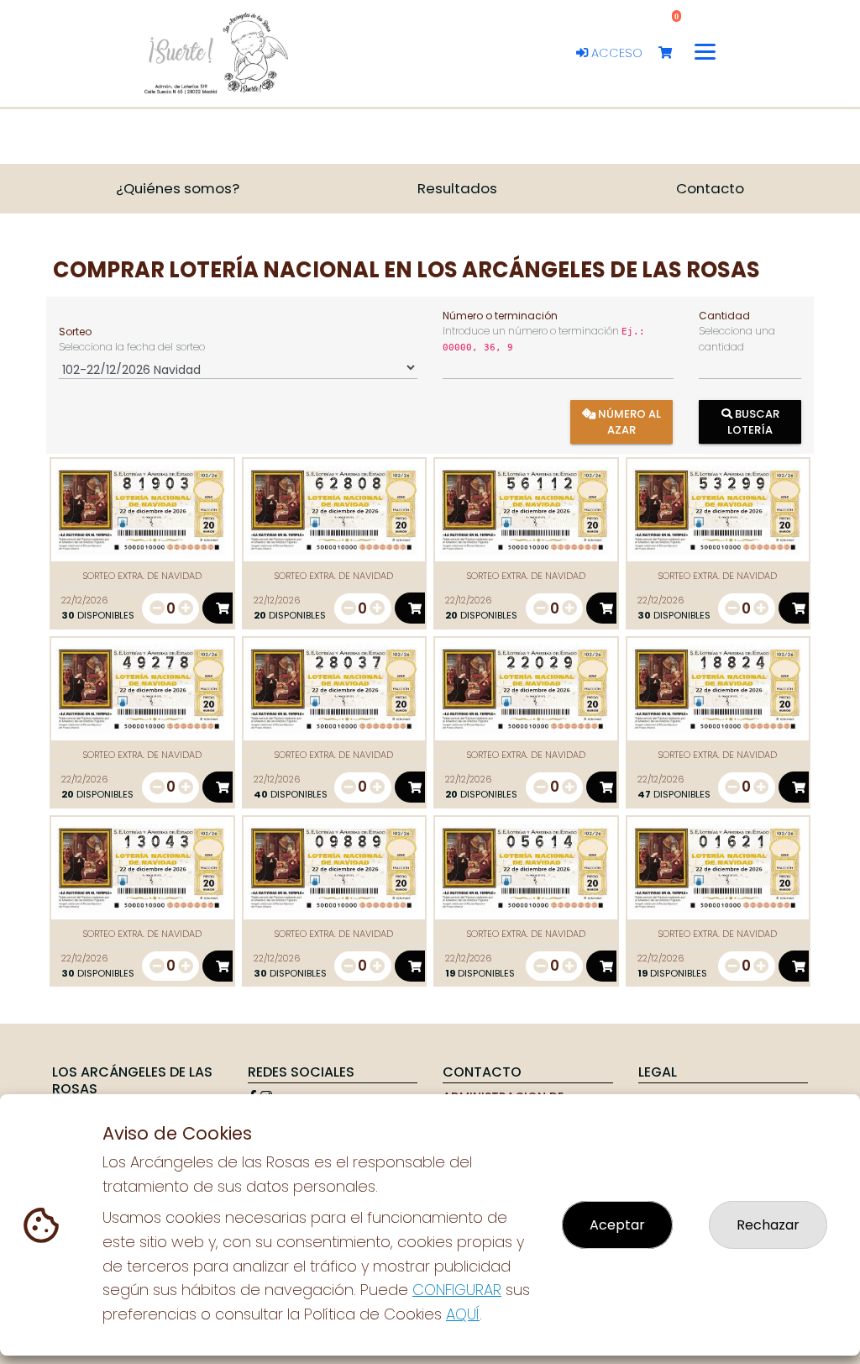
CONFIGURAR (456, 1289)
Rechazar (768, 1225)
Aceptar (617, 1225)
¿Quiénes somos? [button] (177, 188)
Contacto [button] (710, 188)
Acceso (615, 53)
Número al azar (629, 422)
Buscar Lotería (753, 422)
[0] (673, 53)
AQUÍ (463, 1314)
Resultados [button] (457, 188)
